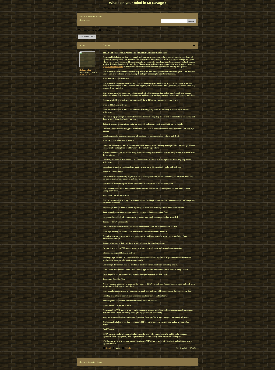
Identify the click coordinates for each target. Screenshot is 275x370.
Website (128, 348)
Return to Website (87, 16)
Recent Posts (84, 20)
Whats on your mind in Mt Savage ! (97, 30)
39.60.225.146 (84, 75)
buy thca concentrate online (113, 67)
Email (108, 348)
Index (99, 16)
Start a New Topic (87, 36)
